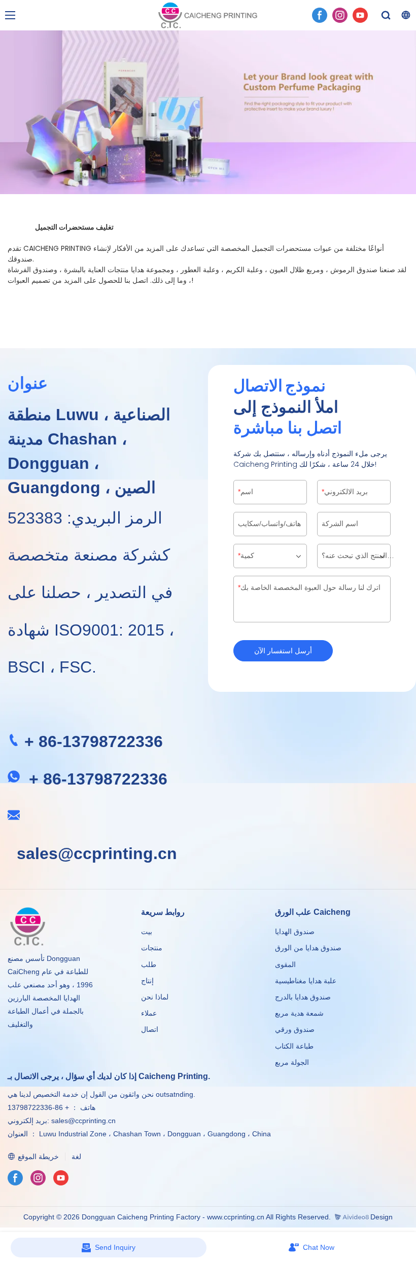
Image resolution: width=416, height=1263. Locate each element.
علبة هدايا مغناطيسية (305, 981)
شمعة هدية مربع (299, 1013)
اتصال (149, 1029)
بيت (146, 931)
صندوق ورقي (295, 1029)
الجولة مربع (292, 1062)
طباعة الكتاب (294, 1046)
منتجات (152, 948)
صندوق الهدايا (295, 931)
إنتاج (147, 981)
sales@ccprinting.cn (97, 853)
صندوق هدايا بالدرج (303, 997)
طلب (148, 964)
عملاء (149, 1013)
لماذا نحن (154, 997)
